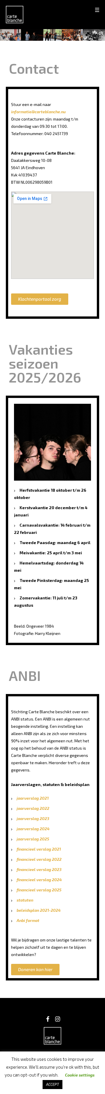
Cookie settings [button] (79, 1074)
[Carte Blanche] (14, 14)
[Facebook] (47, 1019)
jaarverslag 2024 (33, 828)
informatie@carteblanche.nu (38, 111)
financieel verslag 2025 (39, 889)
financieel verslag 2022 (39, 859)
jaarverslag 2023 (33, 818)
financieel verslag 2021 (39, 849)
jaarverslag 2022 (33, 808)
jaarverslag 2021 (33, 798)
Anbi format (28, 920)
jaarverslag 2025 (33, 838)
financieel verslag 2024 (39, 879)
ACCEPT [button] (52, 1084)
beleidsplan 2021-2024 (39, 910)
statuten (25, 899)
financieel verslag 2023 (39, 869)
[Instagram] (57, 1019)
